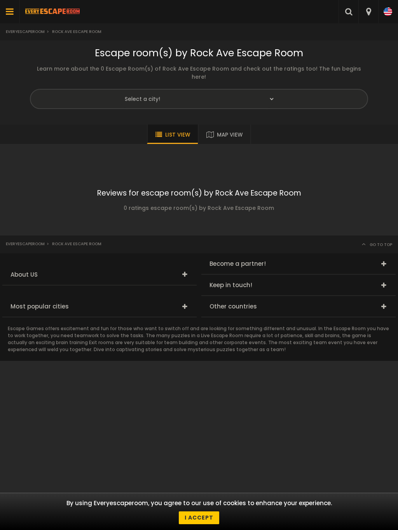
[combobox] (368, 11)
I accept (199, 517)
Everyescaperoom (25, 32)
